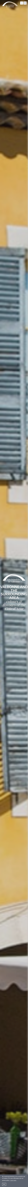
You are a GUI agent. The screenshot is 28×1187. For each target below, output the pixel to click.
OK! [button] (4, 1184)
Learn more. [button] (13, 1180)
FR (21, 3)
